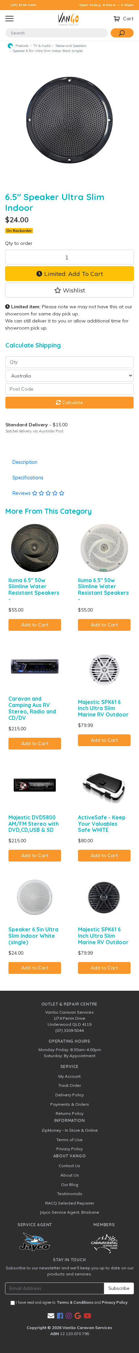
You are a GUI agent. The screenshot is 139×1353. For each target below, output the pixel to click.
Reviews (22, 493)
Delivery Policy (69, 1094)
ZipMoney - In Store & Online (69, 1130)
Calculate (72, 402)
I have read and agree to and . (72, 1302)
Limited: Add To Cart (73, 273)
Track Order (69, 1085)
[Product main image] (69, 120)
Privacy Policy (69, 1148)
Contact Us (69, 1165)
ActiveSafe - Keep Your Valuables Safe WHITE (102, 824)
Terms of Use (69, 1139)
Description (24, 462)
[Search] (122, 32)
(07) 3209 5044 (23, 5)
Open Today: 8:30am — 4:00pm (106, 5)
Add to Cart (34, 625)
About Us (69, 1175)
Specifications (28, 478)
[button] (69, 290)
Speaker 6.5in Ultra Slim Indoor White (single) (33, 936)
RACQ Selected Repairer (69, 1203)
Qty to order (18, 243)
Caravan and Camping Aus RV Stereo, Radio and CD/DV (32, 708)
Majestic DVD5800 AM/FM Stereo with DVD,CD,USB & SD (33, 824)
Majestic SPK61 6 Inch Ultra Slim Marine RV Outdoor (103, 708)
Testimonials (69, 1193)
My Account (69, 1076)
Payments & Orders (69, 1104)
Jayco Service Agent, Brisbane (69, 1212)
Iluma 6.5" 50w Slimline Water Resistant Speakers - (33, 590)
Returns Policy (69, 1113)
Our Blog (69, 1184)
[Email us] (51, 1316)
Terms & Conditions (75, 1302)
